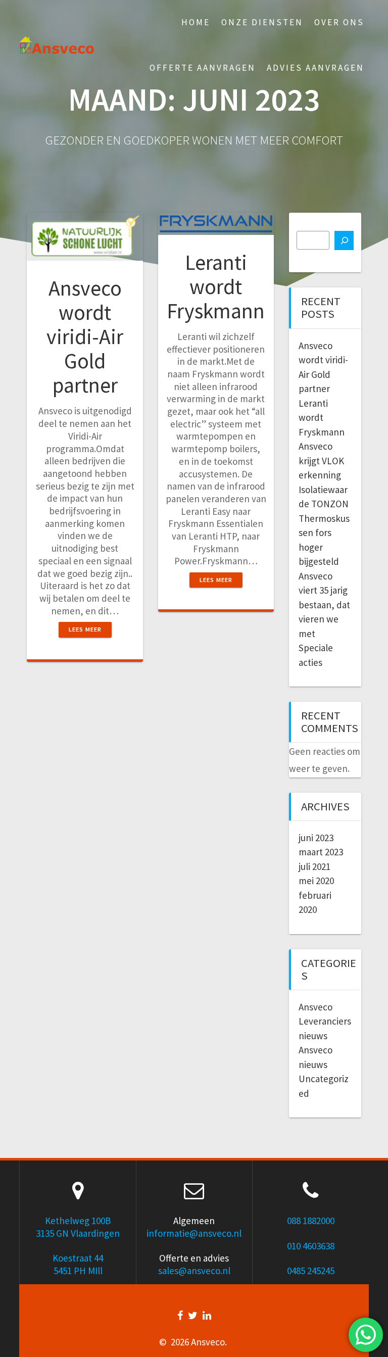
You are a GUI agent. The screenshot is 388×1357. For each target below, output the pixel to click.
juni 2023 (316, 838)
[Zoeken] (344, 240)
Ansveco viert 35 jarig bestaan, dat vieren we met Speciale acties (324, 619)
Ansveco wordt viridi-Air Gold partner (84, 336)
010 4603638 (310, 1246)
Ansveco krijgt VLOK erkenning (321, 460)
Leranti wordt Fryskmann (216, 286)
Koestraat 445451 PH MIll (78, 1264)
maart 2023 (321, 852)
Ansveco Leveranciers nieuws (325, 1021)
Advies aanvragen (315, 67)
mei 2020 (316, 881)
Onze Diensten (262, 22)
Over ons (339, 22)
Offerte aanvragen (203, 67)
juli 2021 (314, 866)
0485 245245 (310, 1271)
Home (195, 22)
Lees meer (85, 629)
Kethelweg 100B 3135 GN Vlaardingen (78, 1227)
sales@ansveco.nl (194, 1271)
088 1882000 (310, 1221)
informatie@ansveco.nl (194, 1233)
